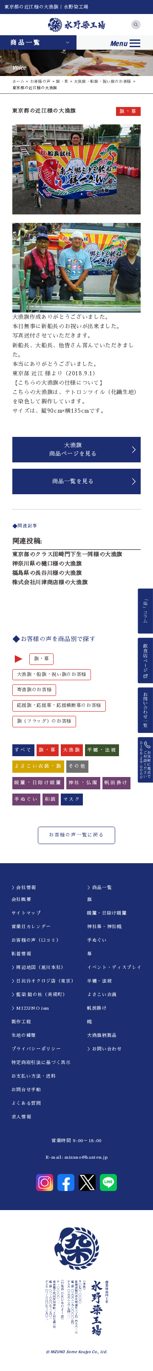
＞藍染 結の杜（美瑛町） (39, 994)
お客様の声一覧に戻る (76, 835)
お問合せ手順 (26, 1089)
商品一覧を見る (73, 481)
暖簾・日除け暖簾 (107, 913)
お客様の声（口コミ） (36, 940)
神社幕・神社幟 (104, 926)
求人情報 (21, 1117)
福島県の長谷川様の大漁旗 (47, 573)
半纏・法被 (99, 981)
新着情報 (21, 954)
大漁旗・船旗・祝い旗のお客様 (102, 81)
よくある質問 (26, 1103)
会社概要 (21, 899)
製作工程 (21, 1021)
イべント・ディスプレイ (114, 967)
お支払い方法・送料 (33, 1076)
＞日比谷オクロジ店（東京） (43, 981)
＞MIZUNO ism (30, 1008)
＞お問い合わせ (104, 1049)
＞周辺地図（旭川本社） (38, 967)
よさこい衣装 (102, 994)
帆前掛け (97, 1008)
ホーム (18, 81)
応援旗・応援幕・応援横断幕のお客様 (59, 705)
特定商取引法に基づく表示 (41, 1062)
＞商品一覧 (99, 887)
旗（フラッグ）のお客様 (44, 721)
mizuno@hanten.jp (86, 1157)
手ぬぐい (97, 940)
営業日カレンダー (31, 926)
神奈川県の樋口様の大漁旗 (47, 563)
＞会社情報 (23, 887)
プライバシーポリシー (36, 1049)
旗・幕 (62, 81)
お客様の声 (40, 81)
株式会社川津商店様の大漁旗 (50, 582)
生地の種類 (23, 1035)
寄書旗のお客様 (34, 689)
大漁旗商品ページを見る (73, 449)
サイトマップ (26, 913)
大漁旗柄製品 (102, 1035)
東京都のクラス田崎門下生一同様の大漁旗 (67, 554)
